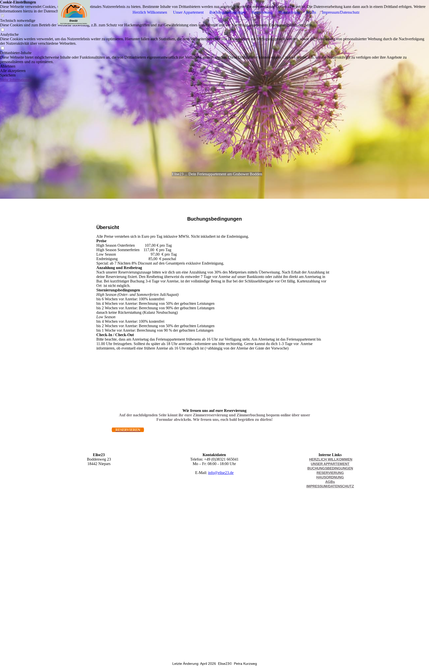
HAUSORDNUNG (330, 477)
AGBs (311, 12)
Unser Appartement (188, 12)
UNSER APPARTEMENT (330, 464)
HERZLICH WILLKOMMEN (330, 459)
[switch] (2, 30)
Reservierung (262, 12)
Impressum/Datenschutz (340, 12)
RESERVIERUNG (330, 473)
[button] (214, 66)
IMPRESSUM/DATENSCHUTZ (330, 486)
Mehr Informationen (16, 80)
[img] (74, 12)
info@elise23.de (221, 473)
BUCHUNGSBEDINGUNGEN (330, 468)
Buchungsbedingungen (228, 12)
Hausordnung (289, 12)
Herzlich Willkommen (150, 12)
